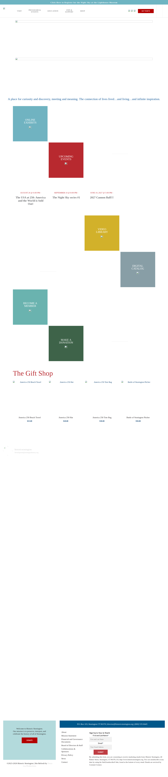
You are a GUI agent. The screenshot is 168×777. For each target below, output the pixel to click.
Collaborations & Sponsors (68, 750)
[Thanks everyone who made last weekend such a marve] (140, 481)
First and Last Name (100, 735)
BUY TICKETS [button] (146, 11)
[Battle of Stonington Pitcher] (138, 397)
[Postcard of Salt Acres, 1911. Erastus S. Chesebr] (10, 586)
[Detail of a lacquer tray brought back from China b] (108, 484)
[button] (120, 152)
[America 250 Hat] (65, 397)
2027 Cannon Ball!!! (102, 197)
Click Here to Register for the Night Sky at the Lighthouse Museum (84, 3)
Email (100, 743)
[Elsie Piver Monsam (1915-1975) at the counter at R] (124, 483)
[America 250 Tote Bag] (102, 397)
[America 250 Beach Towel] (29, 397)
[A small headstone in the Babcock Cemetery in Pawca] (92, 586)
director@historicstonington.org (120, 724)
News (63, 759)
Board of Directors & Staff (72, 745)
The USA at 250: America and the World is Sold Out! (31, 200)
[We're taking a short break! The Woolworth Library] (59, 484)
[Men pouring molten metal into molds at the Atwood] (27, 505)
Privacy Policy (67, 755)
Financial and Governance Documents (72, 740)
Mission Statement (68, 736)
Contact (64, 762)
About (63, 732)
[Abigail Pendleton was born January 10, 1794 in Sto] (43, 538)
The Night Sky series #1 (66, 197)
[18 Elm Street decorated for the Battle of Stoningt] (157, 480)
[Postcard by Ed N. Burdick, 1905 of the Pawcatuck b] (75, 485)
